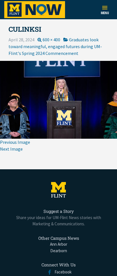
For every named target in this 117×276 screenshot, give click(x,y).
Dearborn (58, 250)
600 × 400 (51, 39)
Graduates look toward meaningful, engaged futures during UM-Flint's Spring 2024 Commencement (55, 46)
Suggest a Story (58, 211)
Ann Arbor (58, 244)
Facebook (62, 272)
